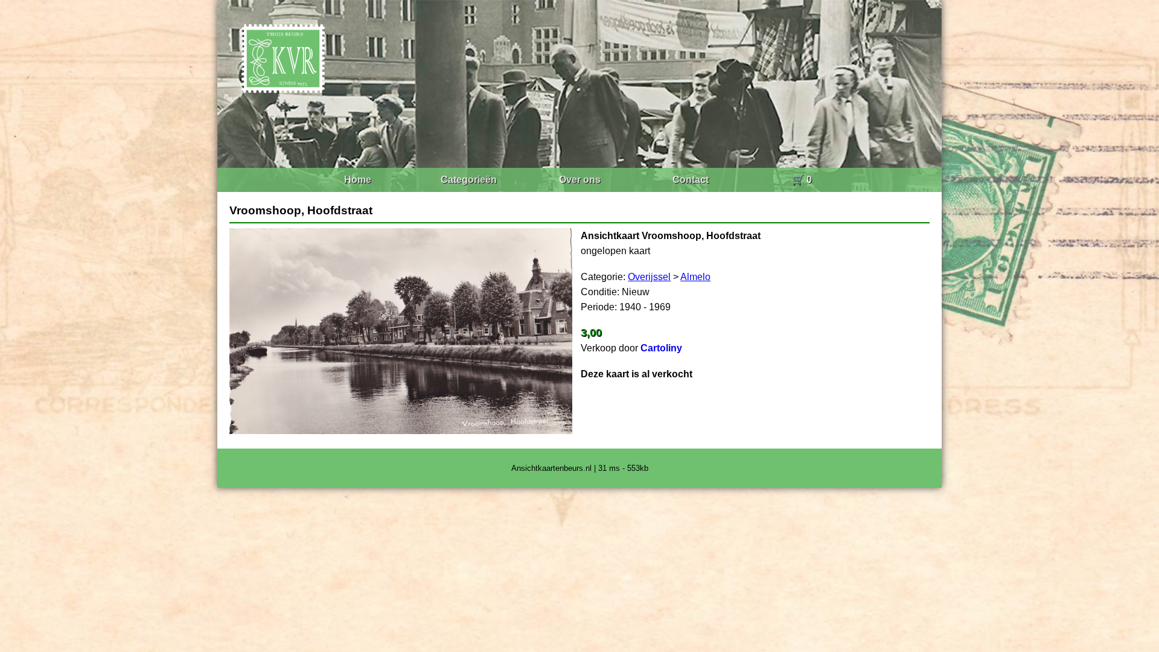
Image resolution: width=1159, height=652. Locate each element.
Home (357, 179)
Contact (690, 179)
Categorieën (469, 179)
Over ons (580, 179)
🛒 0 (802, 179)
